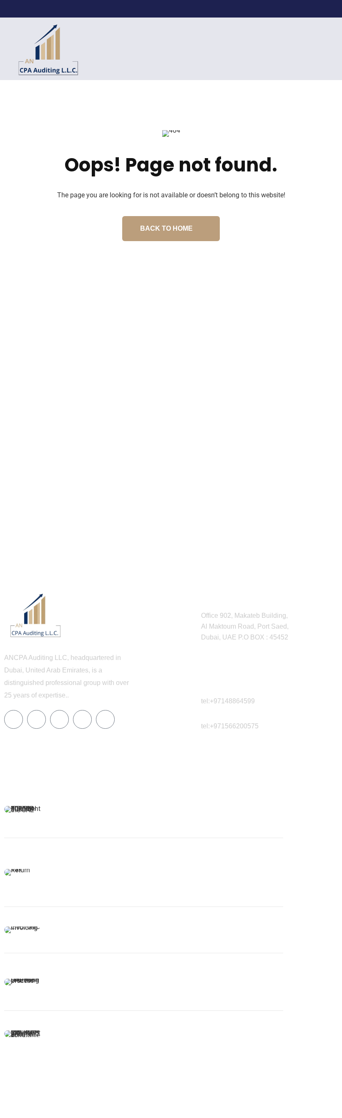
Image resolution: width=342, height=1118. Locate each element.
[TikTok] (300, 9)
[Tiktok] (82, 719)
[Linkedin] (59, 719)
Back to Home (166, 228)
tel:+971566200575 (230, 726)
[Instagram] (287, 9)
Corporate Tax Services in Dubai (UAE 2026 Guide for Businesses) (96, 978)
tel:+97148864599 (228, 701)
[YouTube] (313, 9)
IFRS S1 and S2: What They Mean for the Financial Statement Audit (95, 806)
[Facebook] (261, 9)
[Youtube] (105, 719)
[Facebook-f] (13, 719)
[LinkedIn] (274, 9)
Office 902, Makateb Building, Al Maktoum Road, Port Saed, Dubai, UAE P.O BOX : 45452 (245, 626)
